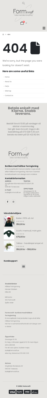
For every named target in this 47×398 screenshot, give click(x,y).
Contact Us (9, 96)
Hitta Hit (8, 292)
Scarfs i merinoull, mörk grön (28, 230)
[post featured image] (9, 221)
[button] (23, 3)
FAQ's (7, 86)
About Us (8, 82)
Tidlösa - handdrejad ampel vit (29, 243)
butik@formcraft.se (13, 192)
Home (7, 77)
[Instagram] (13, 201)
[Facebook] (7, 201)
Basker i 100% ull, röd (24, 218)
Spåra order (9, 303)
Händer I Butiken (11, 289)
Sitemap (8, 91)
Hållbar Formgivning (12, 287)
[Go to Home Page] (3, 34)
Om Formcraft (10, 300)
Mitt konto (8, 297)
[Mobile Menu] (44, 28)
